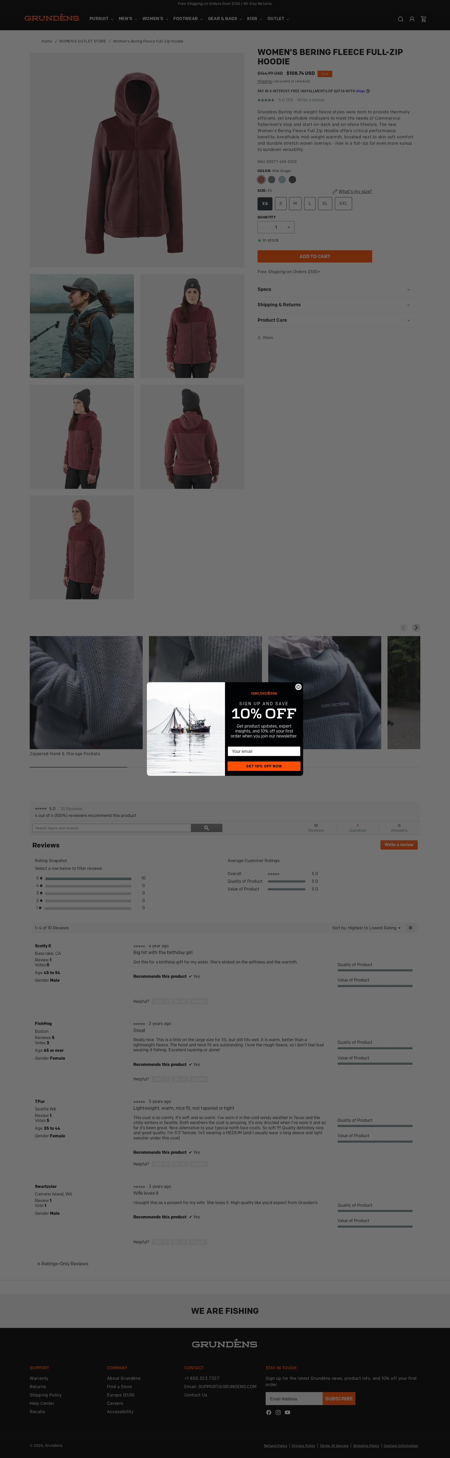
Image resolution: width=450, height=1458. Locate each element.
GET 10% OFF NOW (264, 766)
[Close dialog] (298, 687)
